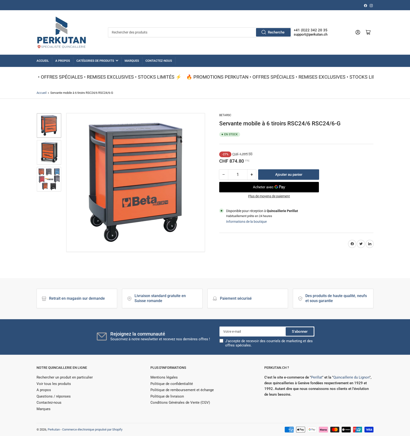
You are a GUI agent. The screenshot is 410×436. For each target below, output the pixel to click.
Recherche (276, 32)
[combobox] (199, 32)
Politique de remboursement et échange (182, 390)
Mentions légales (164, 377)
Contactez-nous (158, 60)
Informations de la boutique (246, 221)
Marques (132, 60)
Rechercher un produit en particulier (65, 377)
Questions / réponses (54, 396)
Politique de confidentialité (171, 384)
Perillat (316, 377)
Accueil (43, 60)
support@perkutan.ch (310, 34)
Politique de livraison (167, 396)
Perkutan (54, 429)
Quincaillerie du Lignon (351, 377)
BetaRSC (225, 115)
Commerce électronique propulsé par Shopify (92, 429)
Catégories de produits (95, 60)
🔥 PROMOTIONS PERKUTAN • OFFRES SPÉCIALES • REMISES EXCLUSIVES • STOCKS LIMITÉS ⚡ (286, 77)
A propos (62, 60)
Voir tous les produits (54, 384)
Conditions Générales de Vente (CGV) (180, 402)
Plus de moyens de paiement (269, 196)
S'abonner (300, 331)
